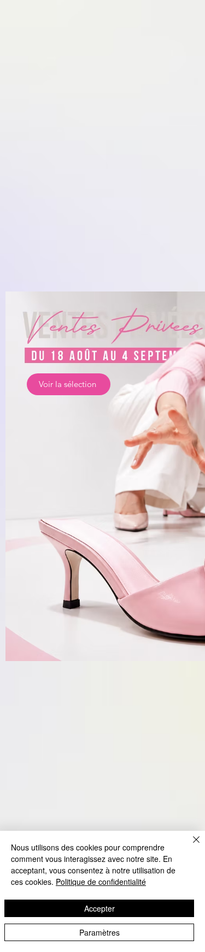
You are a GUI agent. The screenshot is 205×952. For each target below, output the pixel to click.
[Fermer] (190, 846)
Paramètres (99, 932)
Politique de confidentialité (101, 881)
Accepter (99, 908)
